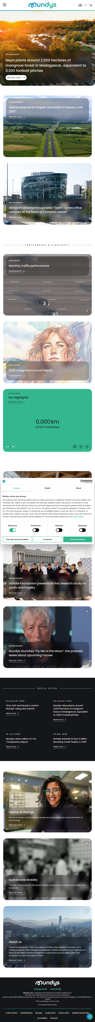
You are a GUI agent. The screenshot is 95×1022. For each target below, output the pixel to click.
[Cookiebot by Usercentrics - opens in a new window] (82, 481)
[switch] (36, 530)
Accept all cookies (77, 539)
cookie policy (78, 517)
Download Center (80, 5)
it (86, 5)
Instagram (39, 989)
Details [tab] (47, 488)
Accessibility (42, 1018)
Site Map (38, 1013)
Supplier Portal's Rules (80, 1013)
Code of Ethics (12, 1013)
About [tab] (78, 488)
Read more (11, 713)
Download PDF (15, 271)
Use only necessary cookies (17, 539)
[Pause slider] (74, 446)
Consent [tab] (16, 488)
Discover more (14, 77)
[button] (4, 4)
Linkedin (54, 989)
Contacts (54, 1018)
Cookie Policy (50, 1013)
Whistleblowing (26, 1013)
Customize (47, 539)
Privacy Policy (63, 1013)
